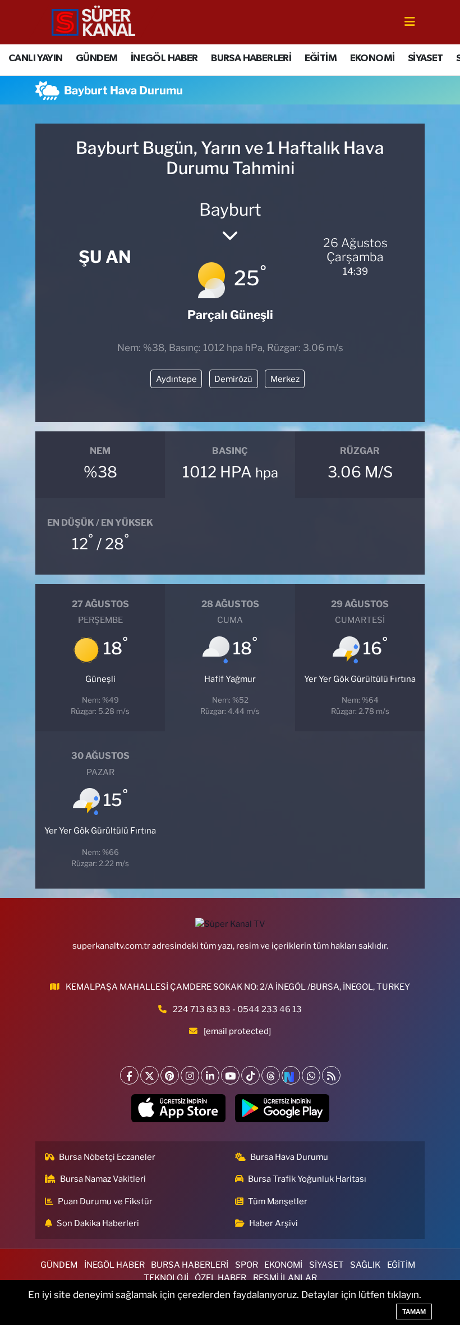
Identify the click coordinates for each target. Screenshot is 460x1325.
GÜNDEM (96, 58)
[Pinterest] (169, 1075)
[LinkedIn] (210, 1075)
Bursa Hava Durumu (289, 1157)
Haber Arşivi (273, 1223)
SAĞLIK (365, 1265)
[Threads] (270, 1075)
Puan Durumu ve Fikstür (105, 1201)
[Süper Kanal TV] (94, 21)
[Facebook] (129, 1075)
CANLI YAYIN (35, 58)
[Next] (291, 1075)
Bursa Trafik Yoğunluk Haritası (307, 1179)
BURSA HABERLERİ (251, 58)
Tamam (414, 1311)
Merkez (285, 379)
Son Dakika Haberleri (98, 1223)
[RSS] (331, 1075)
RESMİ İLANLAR (285, 1278)
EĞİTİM (321, 58)
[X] (149, 1075)
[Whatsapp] (311, 1075)
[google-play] (282, 1108)
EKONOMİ (372, 58)
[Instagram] (190, 1075)
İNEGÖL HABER (164, 58)
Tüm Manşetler (277, 1201)
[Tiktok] (250, 1075)
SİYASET (425, 58)
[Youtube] (230, 1075)
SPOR (246, 1265)
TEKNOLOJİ (166, 1278)
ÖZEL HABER (220, 1278)
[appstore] (178, 1108)
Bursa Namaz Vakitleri (103, 1179)
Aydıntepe (176, 379)
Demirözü (233, 379)
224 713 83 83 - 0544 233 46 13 (237, 1009)
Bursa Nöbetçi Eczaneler (107, 1157)
